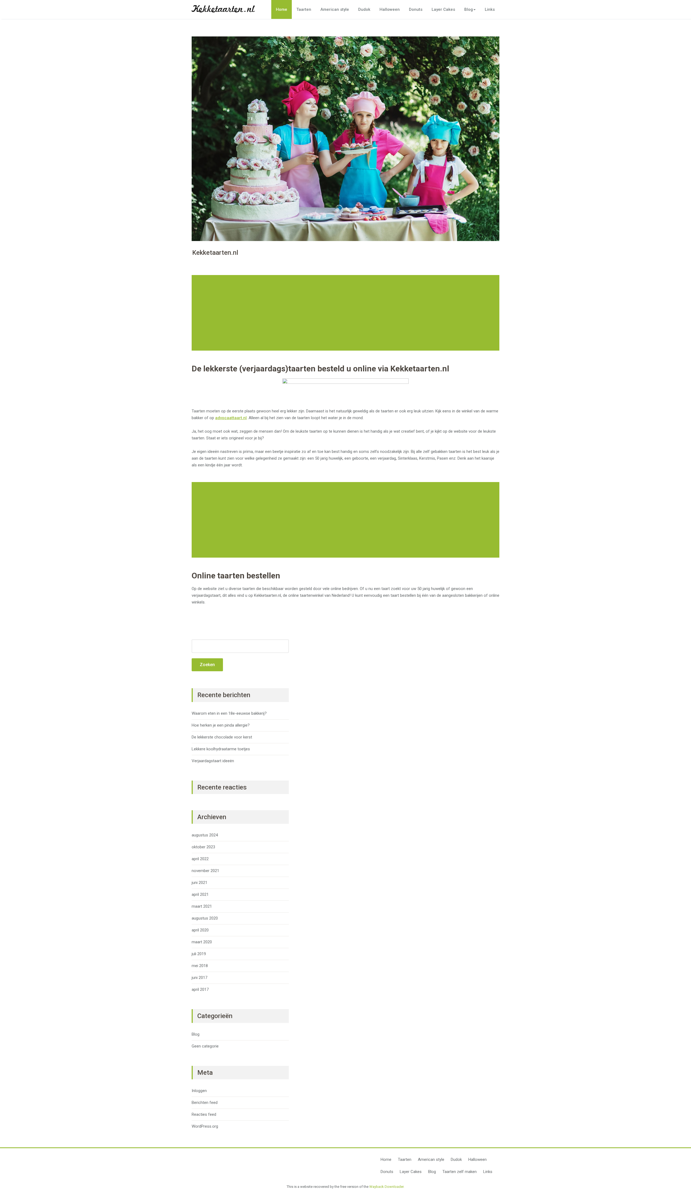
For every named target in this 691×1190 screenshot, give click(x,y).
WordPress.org (205, 1126)
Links (490, 9)
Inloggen (199, 1090)
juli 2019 (199, 953)
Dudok (364, 9)
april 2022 (200, 858)
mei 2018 (200, 965)
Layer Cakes (443, 9)
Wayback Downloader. (386, 1187)
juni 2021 (199, 882)
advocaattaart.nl (231, 417)
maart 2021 (202, 906)
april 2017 (200, 989)
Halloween (390, 9)
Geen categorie (205, 1046)
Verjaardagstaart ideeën (213, 760)
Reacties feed (204, 1114)
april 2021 (200, 894)
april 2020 (200, 930)
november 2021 (205, 870)
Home (281, 9)
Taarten (303, 9)
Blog (468, 9)
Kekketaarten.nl (223, 9)
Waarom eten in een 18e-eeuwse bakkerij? (229, 713)
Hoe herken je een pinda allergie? (221, 725)
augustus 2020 (205, 918)
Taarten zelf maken (459, 1171)
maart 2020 (202, 942)
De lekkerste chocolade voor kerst (222, 737)
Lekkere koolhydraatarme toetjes (221, 749)
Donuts (415, 9)
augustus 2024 (205, 835)
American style (334, 9)
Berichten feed (205, 1102)
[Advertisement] (346, 313)
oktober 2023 (203, 847)
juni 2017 (199, 977)
